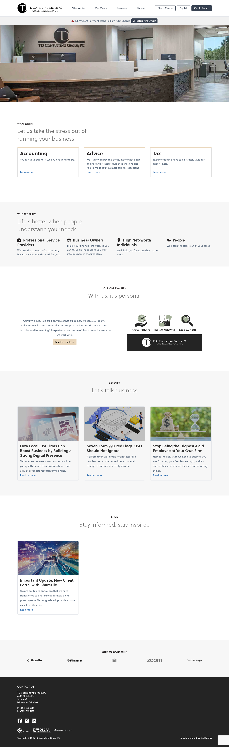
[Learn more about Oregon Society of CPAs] (42, 730)
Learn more (38, 172)
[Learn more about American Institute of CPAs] (23, 730)
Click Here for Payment (144, 20)
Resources (122, 8)
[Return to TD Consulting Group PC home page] (39, 8)
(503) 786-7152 (27, 711)
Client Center (165, 8)
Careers (141, 8)
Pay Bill (183, 8)
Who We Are (101, 8)
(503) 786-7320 (27, 707)
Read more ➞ (48, 475)
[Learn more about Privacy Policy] (63, 730)
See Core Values (64, 342)
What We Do (78, 8)
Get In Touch (201, 8)
